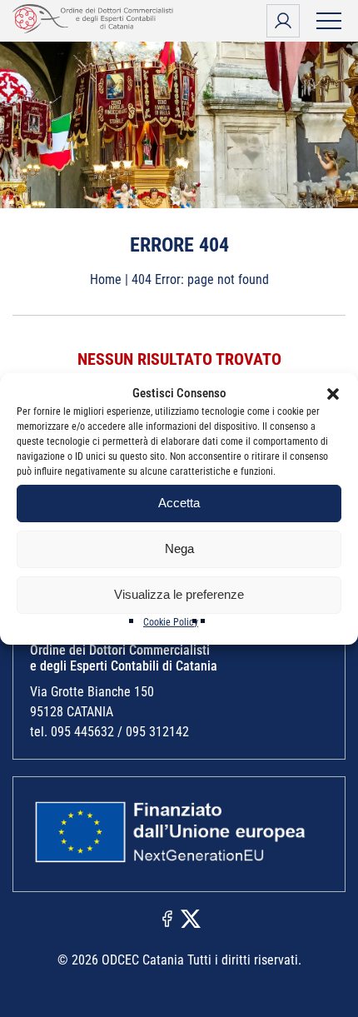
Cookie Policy (170, 622)
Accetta (179, 503)
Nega (179, 548)
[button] (333, 394)
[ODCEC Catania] (95, 29)
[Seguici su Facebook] (167, 917)
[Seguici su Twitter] (191, 917)
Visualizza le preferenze (179, 594)
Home (106, 279)
